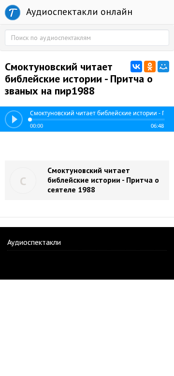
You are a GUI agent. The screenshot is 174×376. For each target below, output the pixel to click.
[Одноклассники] (150, 66)
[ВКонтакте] (136, 66)
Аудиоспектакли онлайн (78, 11)
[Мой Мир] (163, 66)
